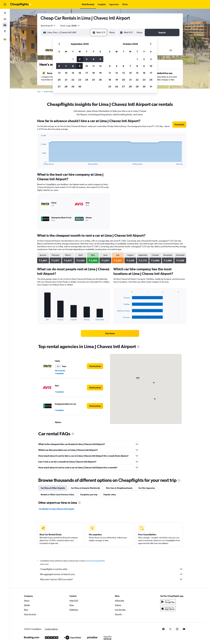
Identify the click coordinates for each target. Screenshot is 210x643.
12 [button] (100, 66)
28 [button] (66, 86)
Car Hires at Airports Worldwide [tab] (85, 488)
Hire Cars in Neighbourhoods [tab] (119, 488)
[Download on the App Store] (168, 608)
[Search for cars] (5, 25)
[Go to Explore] (5, 31)
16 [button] (80, 73)
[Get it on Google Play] (168, 601)
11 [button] (93, 66)
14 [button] (66, 73)
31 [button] (151, 86)
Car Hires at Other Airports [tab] (53, 488)
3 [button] (86, 59)
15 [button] (73, 73)
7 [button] (66, 66)
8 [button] (73, 66)
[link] (179, 124)
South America (49, 92)
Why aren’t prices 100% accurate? (56, 579)
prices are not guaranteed (95, 561)
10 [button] (86, 66)
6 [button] (59, 66)
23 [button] (79, 79)
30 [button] (79, 86)
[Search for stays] (5, 19)
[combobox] (48, 25)
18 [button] (93, 73)
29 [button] (72, 86)
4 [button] (93, 59)
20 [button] (59, 79)
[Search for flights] (5, 13)
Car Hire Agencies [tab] (146, 488)
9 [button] (79, 66)
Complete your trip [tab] (88, 494)
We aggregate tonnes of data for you (57, 574)
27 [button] (59, 86)
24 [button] (86, 79)
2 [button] (79, 59)
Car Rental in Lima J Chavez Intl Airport (56, 509)
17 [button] (86, 73)
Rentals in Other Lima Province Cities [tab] (57, 494)
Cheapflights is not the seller (53, 569)
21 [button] (66, 79)
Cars (38, 92)
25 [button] (93, 79)
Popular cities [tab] (109, 494)
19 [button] (100, 73)
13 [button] (59, 73)
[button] (5, 4)
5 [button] (100, 59)
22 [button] (72, 79)
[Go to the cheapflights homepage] (20, 4)
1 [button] (72, 59)
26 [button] (100, 79)
